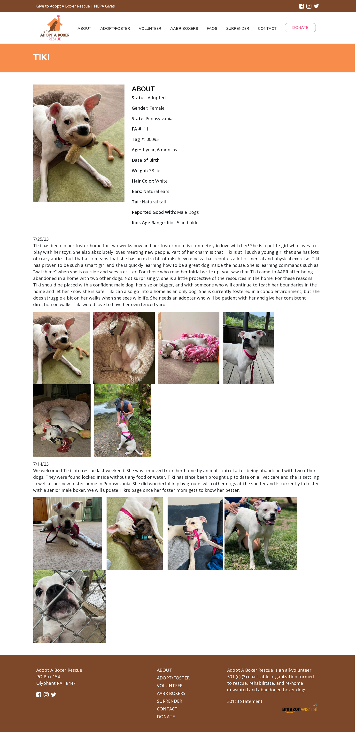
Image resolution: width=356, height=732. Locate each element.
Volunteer (150, 28)
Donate (300, 27)
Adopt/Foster (115, 28)
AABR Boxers (184, 28)
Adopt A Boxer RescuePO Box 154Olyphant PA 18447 (59, 676)
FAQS (212, 28)
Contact (267, 28)
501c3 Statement (245, 701)
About (84, 28)
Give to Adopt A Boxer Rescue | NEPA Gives (75, 6)
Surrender (237, 28)
